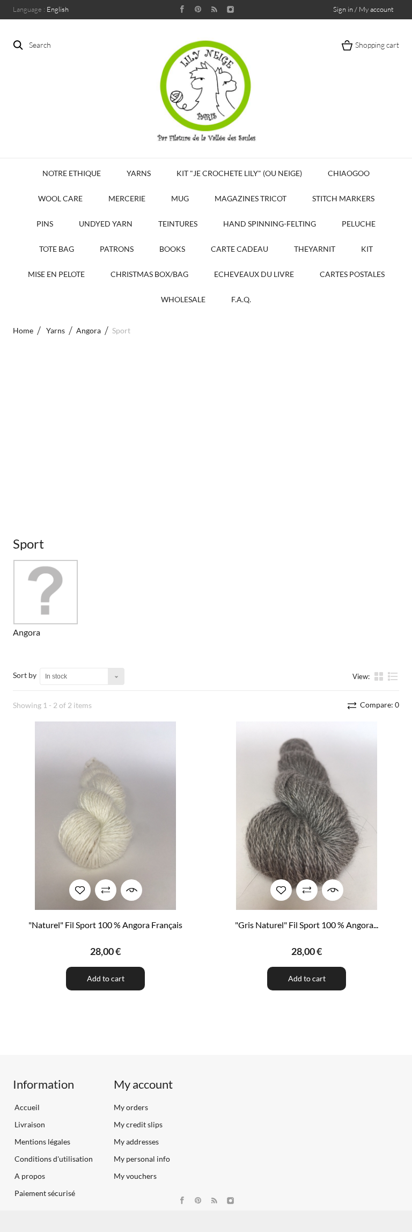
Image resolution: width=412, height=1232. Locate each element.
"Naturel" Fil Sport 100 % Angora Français (105, 925)
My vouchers (135, 1175)
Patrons (117, 248)
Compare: (378, 704)
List (393, 680)
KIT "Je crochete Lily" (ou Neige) (239, 173)
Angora (26, 632)
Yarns (139, 173)
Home (23, 330)
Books (172, 248)
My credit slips (138, 1124)
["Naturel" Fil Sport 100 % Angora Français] (105, 815)
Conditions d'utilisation (53, 1158)
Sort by (24, 675)
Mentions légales (41, 1141)
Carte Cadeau (239, 248)
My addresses (136, 1141)
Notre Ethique (71, 173)
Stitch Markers (343, 198)
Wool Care (60, 198)
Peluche (359, 223)
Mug (180, 198)
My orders (131, 1107)
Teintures (177, 223)
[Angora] (45, 592)
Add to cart (105, 978)
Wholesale (183, 299)
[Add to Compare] (105, 890)
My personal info (142, 1158)
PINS (44, 223)
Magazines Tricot (250, 198)
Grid (379, 675)
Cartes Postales (352, 274)
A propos (29, 1175)
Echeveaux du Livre (254, 274)
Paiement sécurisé (44, 1193)
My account (143, 1084)
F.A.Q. (241, 299)
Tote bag (56, 248)
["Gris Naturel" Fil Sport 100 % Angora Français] (306, 815)
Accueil (26, 1107)
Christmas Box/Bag (149, 274)
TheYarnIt (314, 248)
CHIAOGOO (349, 173)
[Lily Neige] (206, 90)
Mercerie (126, 198)
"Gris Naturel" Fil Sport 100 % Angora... (306, 925)
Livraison (29, 1124)
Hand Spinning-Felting (269, 223)
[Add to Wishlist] (80, 890)
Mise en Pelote (56, 274)
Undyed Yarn (106, 223)
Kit (367, 248)
